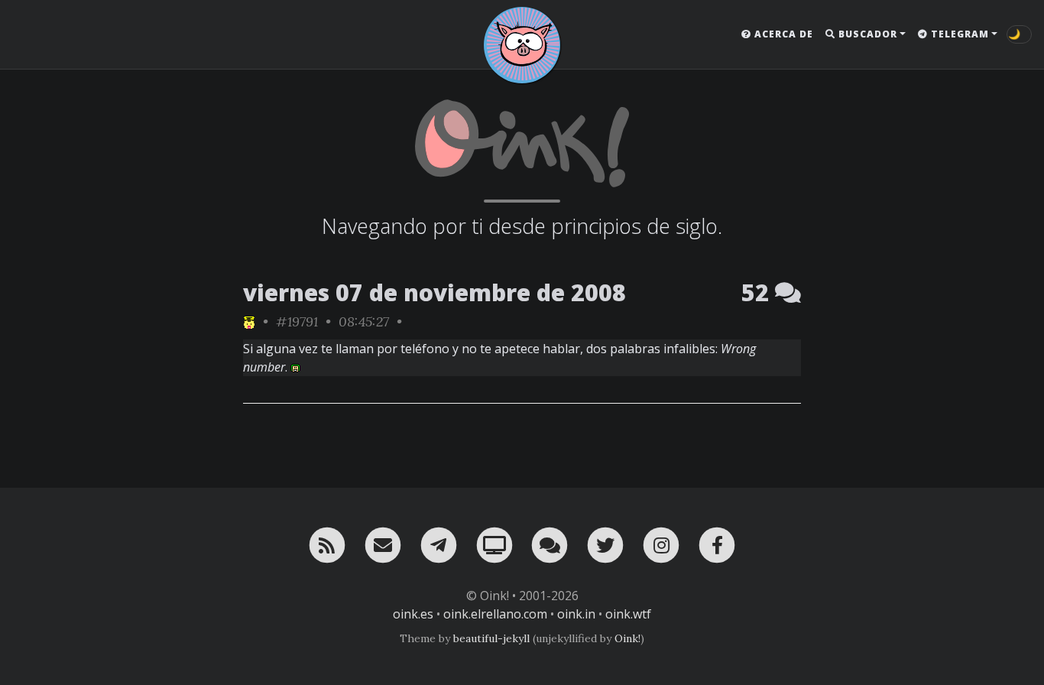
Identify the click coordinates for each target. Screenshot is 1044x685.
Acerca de (782, 34)
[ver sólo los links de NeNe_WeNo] (249, 321)
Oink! (627, 638)
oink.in (576, 613)
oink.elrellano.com (495, 613)
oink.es (413, 613)
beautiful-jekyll (491, 638)
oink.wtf (628, 613)
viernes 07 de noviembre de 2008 (434, 292)
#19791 (297, 321)
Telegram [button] (958, 34)
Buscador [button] (866, 34)
